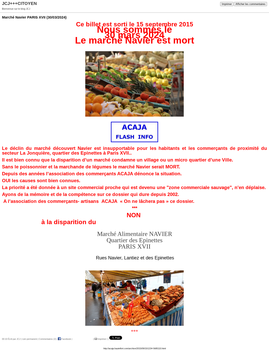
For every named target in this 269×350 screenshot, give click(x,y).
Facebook (66, 339)
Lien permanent (29, 339)
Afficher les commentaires (250, 4)
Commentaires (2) (47, 339)
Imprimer (227, 4)
